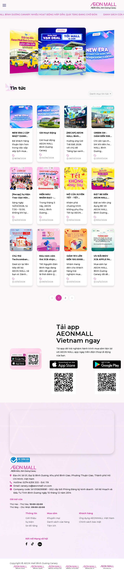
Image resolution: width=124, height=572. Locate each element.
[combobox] (100, 93)
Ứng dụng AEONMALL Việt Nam (96, 518)
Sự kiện (30, 522)
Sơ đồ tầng (31, 525)
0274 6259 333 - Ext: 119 (36, 482)
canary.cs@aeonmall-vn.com (36, 485)
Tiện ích (51, 525)
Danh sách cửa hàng (58, 522)
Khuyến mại (53, 518)
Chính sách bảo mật (90, 522)
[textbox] (100, 94)
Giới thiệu (31, 518)
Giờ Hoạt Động (47, 132)
